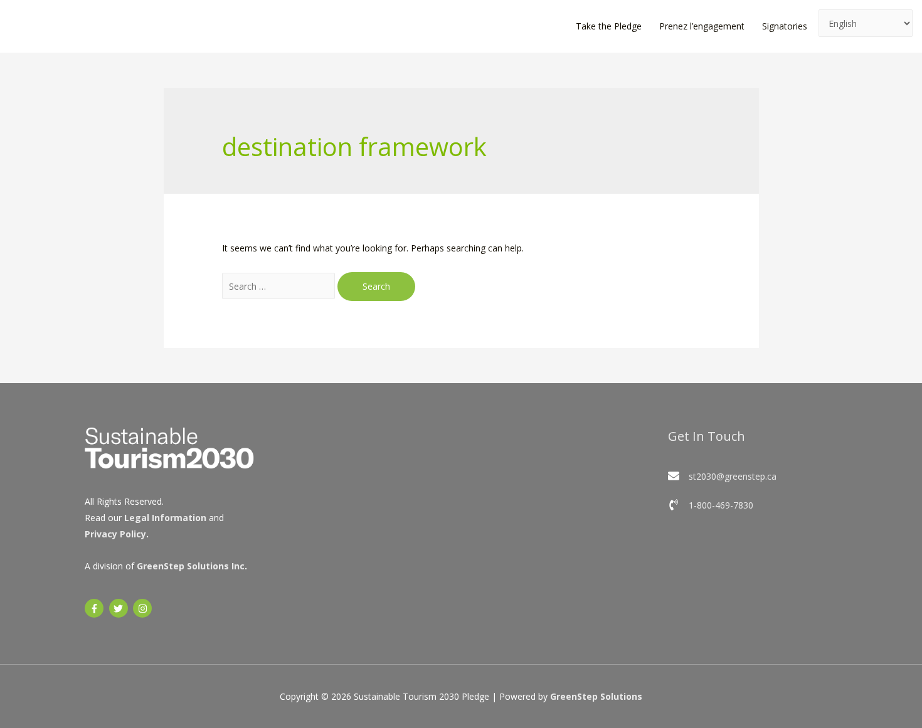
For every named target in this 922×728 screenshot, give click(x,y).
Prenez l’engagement (701, 26)
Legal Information (165, 518)
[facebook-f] (96, 608)
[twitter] (120, 608)
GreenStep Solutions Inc (191, 566)
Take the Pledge (609, 26)
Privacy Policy (115, 534)
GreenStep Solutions (596, 696)
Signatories (784, 26)
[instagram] (144, 608)
